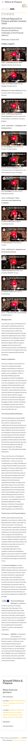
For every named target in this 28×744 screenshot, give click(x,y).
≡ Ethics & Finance (12, 1)
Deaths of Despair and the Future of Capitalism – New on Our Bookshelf (14, 703)
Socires (20, 738)
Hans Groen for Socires (19, 740)
